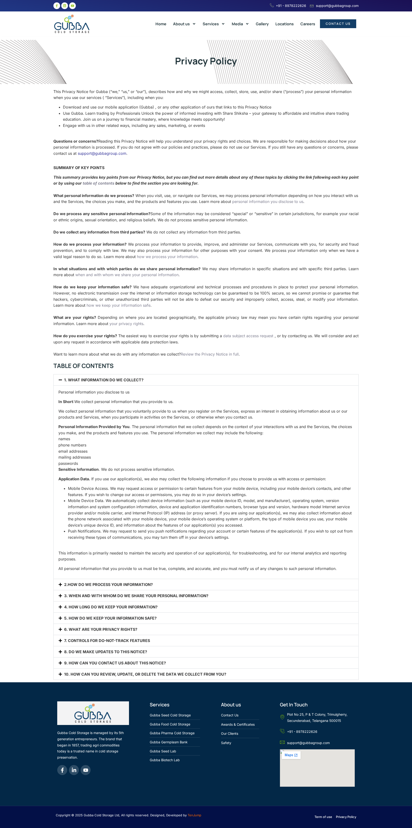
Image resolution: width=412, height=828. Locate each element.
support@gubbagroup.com (102, 153)
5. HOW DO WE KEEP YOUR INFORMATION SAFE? (110, 618)
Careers (307, 23)
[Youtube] (72, 5)
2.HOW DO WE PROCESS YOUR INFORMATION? (108, 584)
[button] (206, 379)
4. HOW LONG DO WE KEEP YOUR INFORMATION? (111, 607)
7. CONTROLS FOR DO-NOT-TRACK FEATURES (107, 640)
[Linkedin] (64, 5)
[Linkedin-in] (74, 770)
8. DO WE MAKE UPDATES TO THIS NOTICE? (105, 651)
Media (237, 23)
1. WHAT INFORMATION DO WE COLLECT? (104, 380)
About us (181, 23)
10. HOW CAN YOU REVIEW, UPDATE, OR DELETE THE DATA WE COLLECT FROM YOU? (145, 674)
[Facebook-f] (56, 5)
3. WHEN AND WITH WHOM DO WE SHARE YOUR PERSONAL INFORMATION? (136, 595)
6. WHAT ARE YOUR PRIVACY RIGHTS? (100, 629)
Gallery (262, 23)
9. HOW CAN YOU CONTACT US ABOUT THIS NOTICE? (115, 663)
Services (211, 23)
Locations (284, 23)
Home (160, 23)
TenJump (194, 815)
